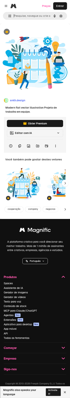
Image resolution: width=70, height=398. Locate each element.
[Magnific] (35, 231)
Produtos (10, 277)
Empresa (10, 358)
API (6, 333)
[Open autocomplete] (8, 16)
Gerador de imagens (16, 292)
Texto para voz (12, 301)
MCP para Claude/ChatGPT (20, 310)
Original (24, 32)
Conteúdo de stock (15, 306)
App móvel (10, 328)
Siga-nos (10, 369)
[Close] (65, 392)
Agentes (12, 315)
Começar (10, 348)
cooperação (14, 209)
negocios (50, 209)
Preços (46, 6)
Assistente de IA (13, 288)
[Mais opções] (55, 146)
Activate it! (52, 392)
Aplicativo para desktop (21, 324)
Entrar (60, 6)
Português (35, 261)
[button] (35, 261)
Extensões (13, 320)
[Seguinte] (65, 183)
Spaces (8, 283)
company (33, 209)
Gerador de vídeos (15, 297)
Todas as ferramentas (16, 338)
